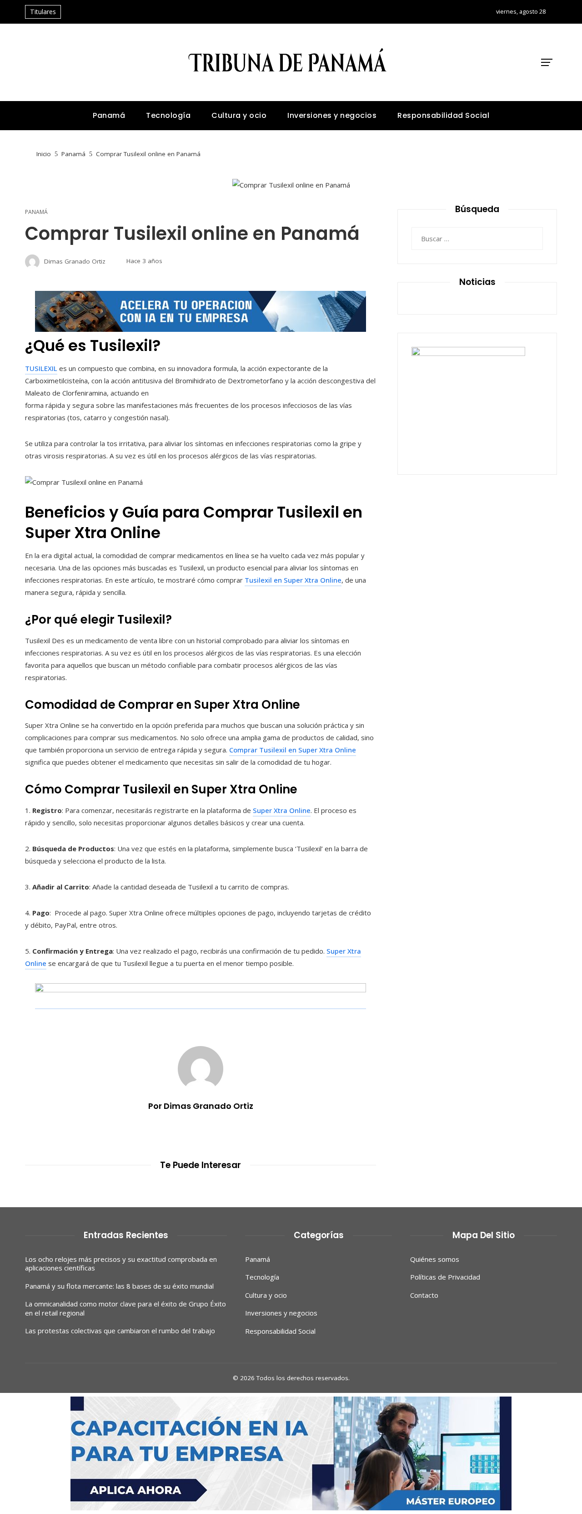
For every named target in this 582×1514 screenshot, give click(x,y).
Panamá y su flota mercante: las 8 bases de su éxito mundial (119, 1285)
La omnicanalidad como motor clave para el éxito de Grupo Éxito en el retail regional (125, 1308)
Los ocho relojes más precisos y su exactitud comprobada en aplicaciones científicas (121, 1264)
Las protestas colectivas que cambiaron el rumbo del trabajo (120, 1330)
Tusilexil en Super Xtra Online (293, 579)
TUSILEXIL (41, 368)
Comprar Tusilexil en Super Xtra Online (292, 749)
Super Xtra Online (282, 810)
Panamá (36, 212)
